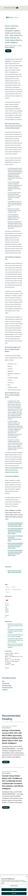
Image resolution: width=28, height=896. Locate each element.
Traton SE (13, 587)
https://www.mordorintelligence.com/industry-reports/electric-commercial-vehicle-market (14, 470)
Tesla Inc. (7, 592)
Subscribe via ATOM (7, 687)
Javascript (5, 689)
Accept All (14, 893)
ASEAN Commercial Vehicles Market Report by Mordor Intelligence (15, 625)
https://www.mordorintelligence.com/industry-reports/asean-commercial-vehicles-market (15, 524)
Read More (5, 762)
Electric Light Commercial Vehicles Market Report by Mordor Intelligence (15, 645)
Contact (7, 668)
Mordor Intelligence (9, 47)
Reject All (14, 889)
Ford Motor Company (16, 589)
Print (3, 681)
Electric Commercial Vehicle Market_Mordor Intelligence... (7, 610)
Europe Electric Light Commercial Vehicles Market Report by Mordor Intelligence (15, 640)
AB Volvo (7, 587)
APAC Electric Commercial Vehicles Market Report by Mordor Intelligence (15, 631)
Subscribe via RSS (6, 685)
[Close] (26, 876)
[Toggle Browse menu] (23, 7)
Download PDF (5, 683)
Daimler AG (8, 589)
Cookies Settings (14, 885)
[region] (14, 885)
